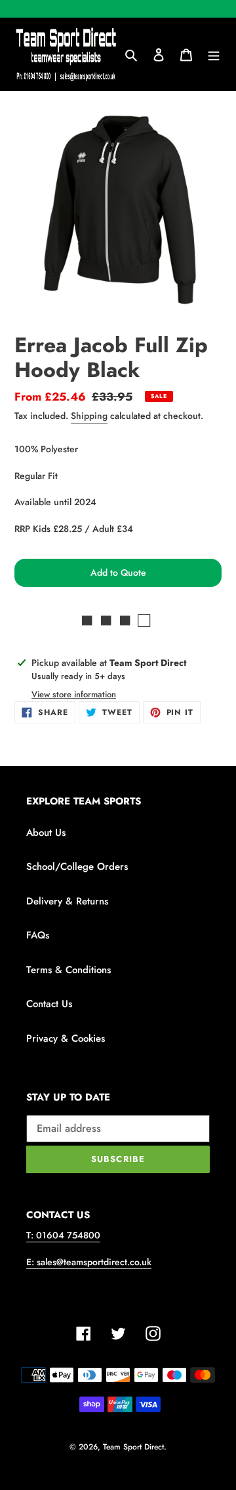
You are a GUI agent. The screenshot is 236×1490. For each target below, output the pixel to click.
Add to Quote (118, 572)
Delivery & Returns (67, 901)
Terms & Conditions (68, 970)
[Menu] (213, 55)
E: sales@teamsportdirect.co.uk (88, 1261)
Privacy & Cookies (65, 1038)
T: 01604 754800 (63, 1235)
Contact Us (49, 1004)
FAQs (37, 935)
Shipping (89, 415)
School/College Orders (77, 866)
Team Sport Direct (133, 1447)
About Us (46, 832)
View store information (73, 694)
